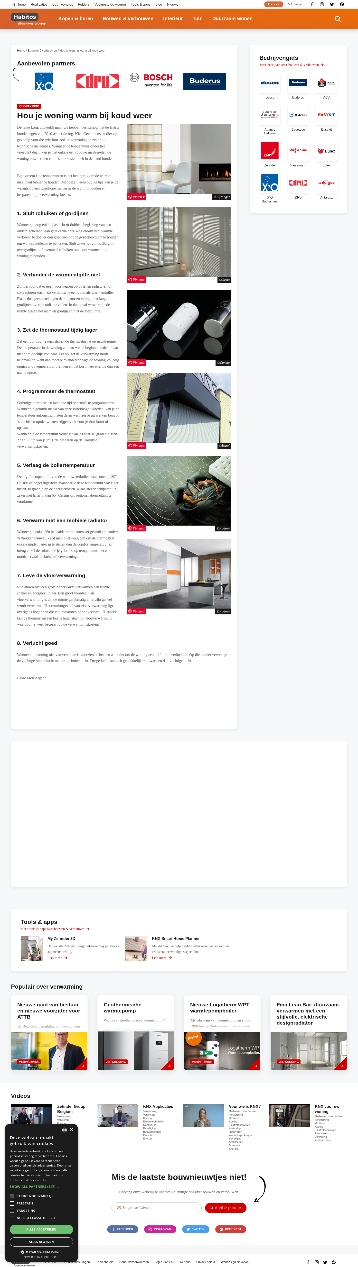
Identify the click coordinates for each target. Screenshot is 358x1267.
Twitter (332, 4)
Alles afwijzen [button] (41, 1242)
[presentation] (135, 1033)
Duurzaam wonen (232, 18)
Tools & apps (141, 4)
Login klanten (164, 1262)
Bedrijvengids (62, 4)
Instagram (322, 4)
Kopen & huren (75, 18)
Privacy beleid (205, 1262)
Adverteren (51, 1262)
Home (21, 4)
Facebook (312, 4)
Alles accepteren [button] (41, 1229)
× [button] (71, 1130)
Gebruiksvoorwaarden (134, 1262)
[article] (44, 84)
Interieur (173, 18)
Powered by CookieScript (41, 1257)
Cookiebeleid (104, 1262)
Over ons (184, 1262)
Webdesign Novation (235, 1262)
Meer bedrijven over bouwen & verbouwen (289, 65)
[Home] (28, 19)
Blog (158, 4)
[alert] (41, 1193)
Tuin (198, 18)
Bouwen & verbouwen (128, 18)
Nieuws (172, 4)
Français (274, 4)
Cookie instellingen (77, 1262)
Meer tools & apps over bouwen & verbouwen (53, 929)
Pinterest (342, 4)
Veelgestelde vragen (110, 4)
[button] (41, 1186)
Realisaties (39, 4)
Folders (84, 4)
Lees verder (38, 1180)
